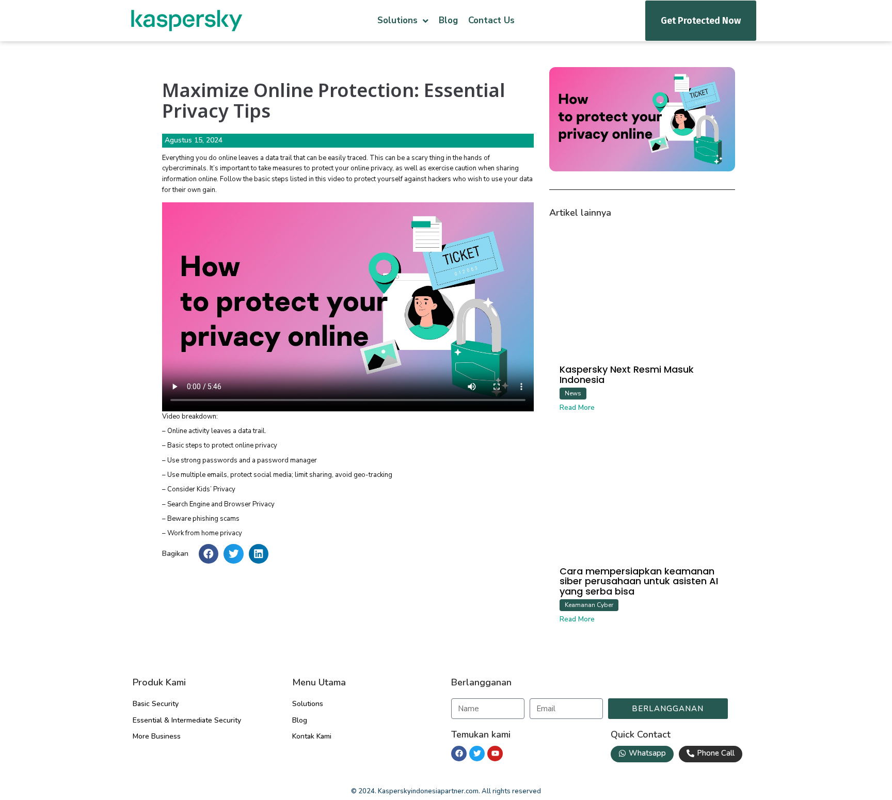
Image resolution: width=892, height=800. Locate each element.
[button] (208, 554)
